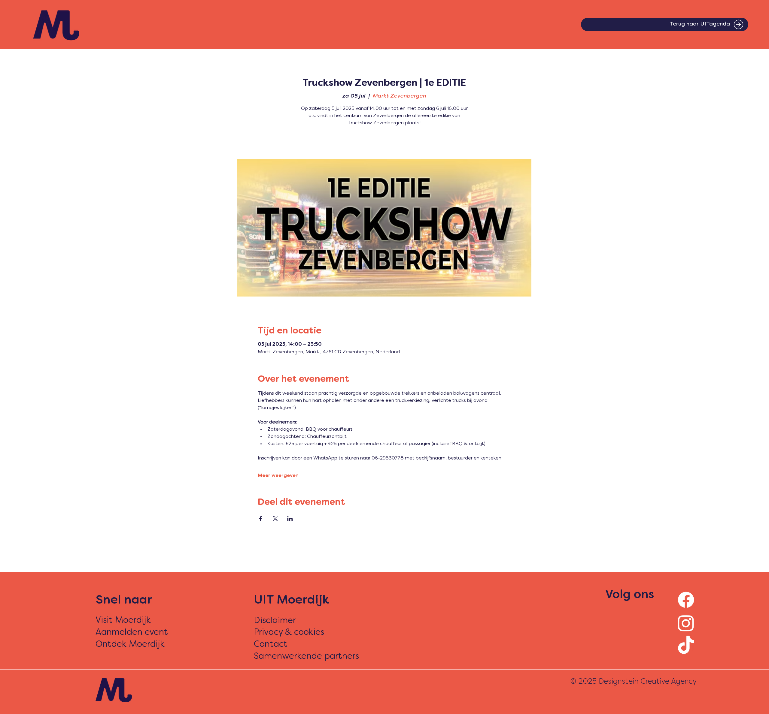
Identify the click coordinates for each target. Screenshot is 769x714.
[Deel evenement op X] (275, 518)
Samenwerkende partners (306, 656)
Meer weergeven (278, 475)
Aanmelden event (132, 632)
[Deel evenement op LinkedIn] (290, 518)
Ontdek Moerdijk (130, 644)
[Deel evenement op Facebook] (260, 518)
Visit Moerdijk (123, 620)
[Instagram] (686, 623)
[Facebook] (686, 599)
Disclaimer (275, 621)
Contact (270, 644)
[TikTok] (686, 646)
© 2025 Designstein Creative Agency (633, 681)
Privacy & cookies (289, 632)
